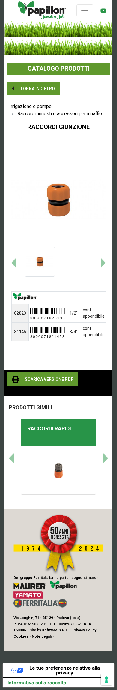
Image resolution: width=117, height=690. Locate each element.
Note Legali (42, 636)
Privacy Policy (84, 630)
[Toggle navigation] (84, 10)
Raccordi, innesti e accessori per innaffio (59, 113)
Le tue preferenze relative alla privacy (64, 670)
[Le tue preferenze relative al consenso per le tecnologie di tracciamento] (106, 679)
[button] (33, 88)
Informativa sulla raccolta (37, 683)
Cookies (21, 636)
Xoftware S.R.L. (55, 630)
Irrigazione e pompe (30, 106)
